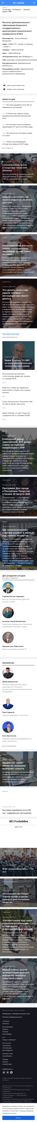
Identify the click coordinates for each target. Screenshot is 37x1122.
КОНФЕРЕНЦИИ (7, 1064)
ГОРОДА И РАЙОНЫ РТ (9, 1040)
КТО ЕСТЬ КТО (6, 1043)
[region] (18, 1112)
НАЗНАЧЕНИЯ (6, 1045)
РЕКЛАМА (5, 1059)
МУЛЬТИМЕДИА (7, 1034)
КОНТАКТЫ (5, 1023)
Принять (18, 1118)
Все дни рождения (10, 578)
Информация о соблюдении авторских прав (16, 1013)
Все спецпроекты (9, 337)
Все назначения (9, 746)
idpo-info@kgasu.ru (25, 57)
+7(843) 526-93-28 (16, 50)
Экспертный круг (11, 334)
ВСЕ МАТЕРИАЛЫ (7, 1027)
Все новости (7, 148)
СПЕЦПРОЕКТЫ (7, 1056)
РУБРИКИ (5, 1031)
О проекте (5, 1021)
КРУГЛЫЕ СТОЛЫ (7, 1053)
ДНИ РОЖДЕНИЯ (7, 1050)
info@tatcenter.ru (7, 1069)
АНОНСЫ (5, 1062)
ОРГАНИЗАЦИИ (7, 1048)
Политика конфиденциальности (12, 1017)
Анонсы (4, 7)
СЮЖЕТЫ (5, 1029)
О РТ (3, 1037)
